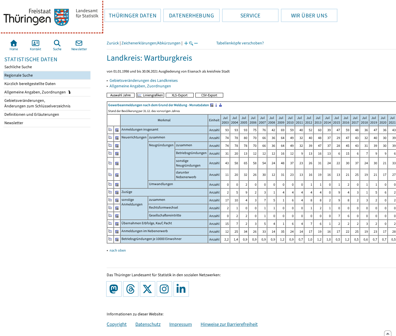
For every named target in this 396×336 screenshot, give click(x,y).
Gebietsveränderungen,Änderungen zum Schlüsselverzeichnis (36, 103)
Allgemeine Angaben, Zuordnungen (35, 92)
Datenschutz (148, 324)
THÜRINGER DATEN (130, 15)
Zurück (113, 43)
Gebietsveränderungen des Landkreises (144, 80)
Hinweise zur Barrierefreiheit (229, 324)
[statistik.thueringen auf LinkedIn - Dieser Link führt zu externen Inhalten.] (182, 289)
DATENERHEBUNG (188, 15)
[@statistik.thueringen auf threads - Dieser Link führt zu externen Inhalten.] (131, 289)
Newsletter (13, 123)
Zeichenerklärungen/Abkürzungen (151, 43)
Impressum (180, 324)
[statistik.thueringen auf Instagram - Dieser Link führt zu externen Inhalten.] (165, 289)
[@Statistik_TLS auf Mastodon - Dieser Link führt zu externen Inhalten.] (115, 289)
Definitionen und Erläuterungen (31, 114)
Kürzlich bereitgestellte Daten (29, 83)
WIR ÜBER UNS (304, 15)
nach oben (118, 250)
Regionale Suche (18, 75)
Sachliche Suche (17, 67)
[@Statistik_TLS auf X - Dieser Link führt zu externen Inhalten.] (148, 289)
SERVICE (241, 15)
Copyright (117, 324)
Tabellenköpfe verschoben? (240, 43)
